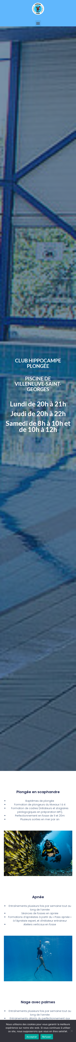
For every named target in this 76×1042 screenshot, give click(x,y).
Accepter (32, 1036)
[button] (38, 23)
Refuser (46, 1036)
